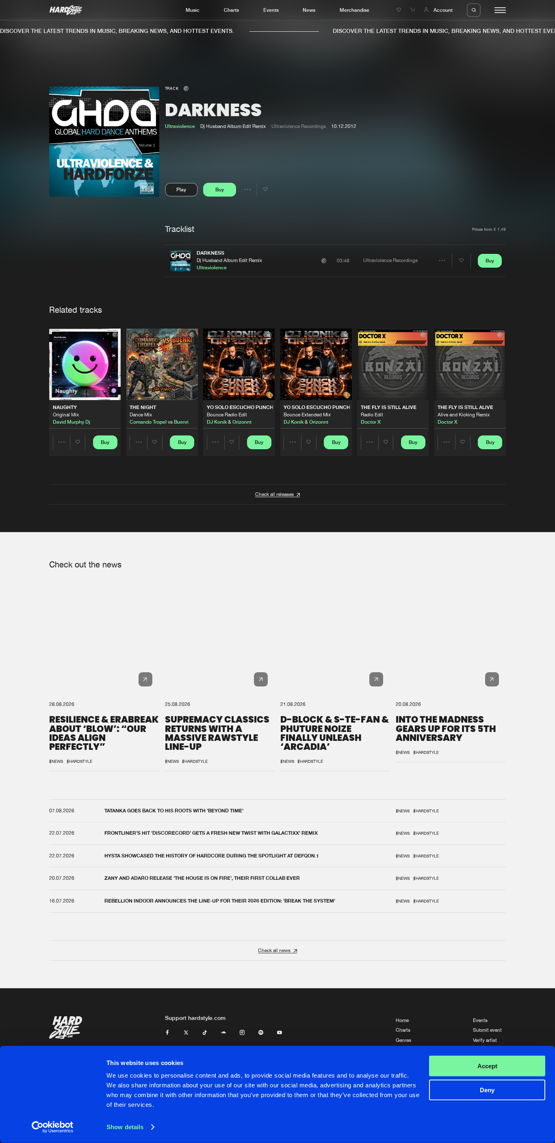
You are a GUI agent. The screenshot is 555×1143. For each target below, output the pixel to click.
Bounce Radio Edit (227, 415)
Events (271, 10)
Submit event (487, 1030)
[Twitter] (186, 1033)
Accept (487, 1066)
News (309, 10)
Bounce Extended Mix (307, 415)
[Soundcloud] (223, 1033)
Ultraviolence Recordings (298, 126)
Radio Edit (372, 415)
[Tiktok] (204, 1033)
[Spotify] (260, 1033)
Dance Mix (141, 415)
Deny (487, 1089)
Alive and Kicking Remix (464, 415)
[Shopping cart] (413, 10)
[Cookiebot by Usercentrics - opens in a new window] (52, 1127)
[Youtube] (279, 1033)
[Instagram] (242, 1033)
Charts (231, 10)
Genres (403, 1040)
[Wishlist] (400, 10)
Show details (124, 1127)
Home (402, 1020)
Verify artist (485, 1040)
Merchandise (354, 10)
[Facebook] (167, 1033)
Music (192, 10)
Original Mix (66, 415)
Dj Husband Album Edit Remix (229, 260)
